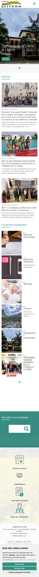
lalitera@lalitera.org (20, 536)
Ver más (6, 59)
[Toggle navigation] (34, 4)
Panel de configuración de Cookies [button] (19, 572)
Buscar (26, 429)
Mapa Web (18, 542)
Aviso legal (27, 542)
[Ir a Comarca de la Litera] (11, 4)
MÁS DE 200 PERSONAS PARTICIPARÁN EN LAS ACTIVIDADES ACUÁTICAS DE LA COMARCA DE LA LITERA (19, 163)
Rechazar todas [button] (19, 568)
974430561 (15, 533)
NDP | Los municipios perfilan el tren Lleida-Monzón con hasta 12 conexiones (19, 209)
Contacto (11, 542)
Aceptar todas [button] (19, 564)
